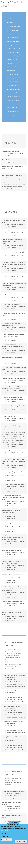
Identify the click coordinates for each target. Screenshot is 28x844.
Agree (14, 478)
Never (8, 224)
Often (8, 226)
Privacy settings (14, 822)
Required (5, 834)
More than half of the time (14, 682)
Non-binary (21, 153)
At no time (22, 686)
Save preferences (6, 840)
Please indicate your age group (11, 160)
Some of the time (12, 686)
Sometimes (21, 224)
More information (6, 830)
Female (13, 153)
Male (8, 153)
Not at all (9, 793)
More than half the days (14, 795)
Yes (8, 188)
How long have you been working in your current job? (12, 167)
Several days (17, 793)
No (11, 188)
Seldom (14, 224)
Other (8, 155)
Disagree (21, 475)
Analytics (5, 836)
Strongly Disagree (12, 475)
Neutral (9, 478)
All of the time (11, 677)
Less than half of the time (14, 684)
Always (14, 226)
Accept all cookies (21, 841)
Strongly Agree (11, 480)
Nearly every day (11, 798)
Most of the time (11, 679)
